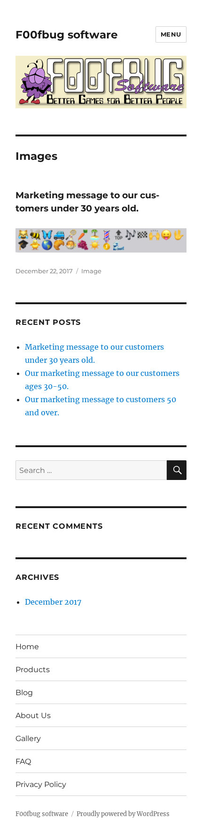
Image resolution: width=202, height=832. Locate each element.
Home (27, 646)
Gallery (28, 738)
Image (91, 271)
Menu (171, 34)
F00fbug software (67, 34)
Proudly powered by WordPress (123, 814)
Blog (24, 692)
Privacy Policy (41, 784)
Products (33, 669)
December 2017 (53, 602)
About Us (33, 715)
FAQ (23, 761)
